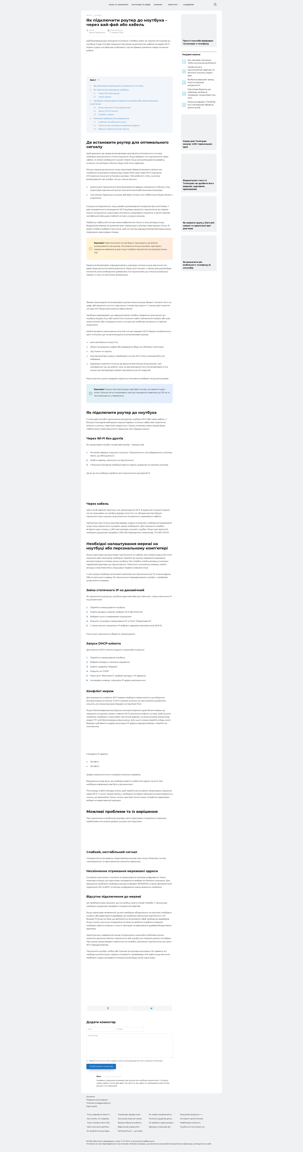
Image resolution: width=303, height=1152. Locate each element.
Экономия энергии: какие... (130, 1119)
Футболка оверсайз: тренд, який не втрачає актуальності (201, 82)
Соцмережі (188, 5)
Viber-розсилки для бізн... (98, 1127)
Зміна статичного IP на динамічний (114, 108)
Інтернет (158, 5)
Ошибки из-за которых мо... (192, 1127)
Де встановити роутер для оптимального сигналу (118, 86)
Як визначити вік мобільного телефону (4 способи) (197, 265)
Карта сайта (91, 1106)
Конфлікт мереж (106, 114)
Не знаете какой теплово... (192, 1119)
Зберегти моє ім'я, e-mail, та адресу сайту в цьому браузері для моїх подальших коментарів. (126, 1061)
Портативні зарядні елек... (129, 1114)
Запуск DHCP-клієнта (108, 111)
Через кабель (104, 97)
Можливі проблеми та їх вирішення (111, 118)
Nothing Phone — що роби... (130, 1131)
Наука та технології (118, 5)
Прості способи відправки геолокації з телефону (198, 42)
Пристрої (172, 5)
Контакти (90, 1097)
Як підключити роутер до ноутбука (111, 90)
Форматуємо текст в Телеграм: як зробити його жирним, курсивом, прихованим (198, 184)
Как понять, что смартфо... (98, 1119)
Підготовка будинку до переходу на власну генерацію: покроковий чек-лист (202, 93)
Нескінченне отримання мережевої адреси (119, 125)
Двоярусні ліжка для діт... (160, 1127)
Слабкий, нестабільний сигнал (112, 122)
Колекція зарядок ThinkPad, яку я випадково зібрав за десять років (202, 105)
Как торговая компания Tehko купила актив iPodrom (202, 61)
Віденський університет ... (129, 1127)
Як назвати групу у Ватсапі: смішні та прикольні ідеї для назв (199, 225)
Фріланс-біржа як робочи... (130, 1123)
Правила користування (97, 1100)
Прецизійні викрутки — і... (191, 1114)
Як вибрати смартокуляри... (161, 1123)
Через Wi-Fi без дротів (108, 93)
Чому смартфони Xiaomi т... (99, 1114)
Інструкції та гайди (141, 5)
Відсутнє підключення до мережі (113, 129)
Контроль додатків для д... (161, 1119)
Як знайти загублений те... (161, 1114)
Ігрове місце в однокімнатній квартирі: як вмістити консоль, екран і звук (201, 71)
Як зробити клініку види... (98, 1131)
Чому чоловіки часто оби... (99, 1123)
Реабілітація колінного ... (191, 1123)
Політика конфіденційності (98, 1103)
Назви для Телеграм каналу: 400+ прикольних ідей (197, 144)
